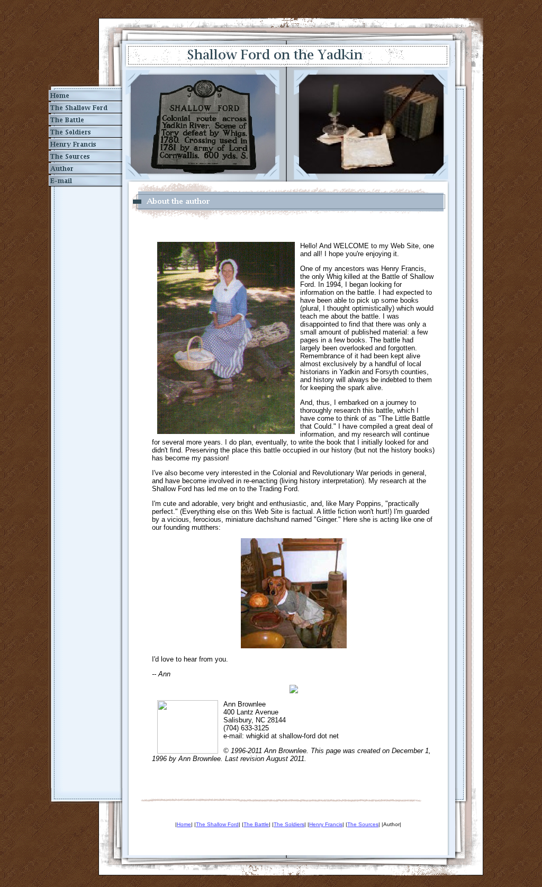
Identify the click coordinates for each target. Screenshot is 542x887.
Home (184, 824)
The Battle (256, 824)
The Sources (362, 824)
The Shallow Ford (217, 824)
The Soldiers (289, 824)
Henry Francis (325, 824)
